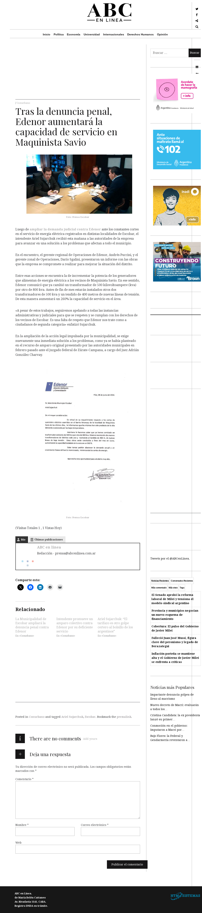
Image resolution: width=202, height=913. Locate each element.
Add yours (90, 738)
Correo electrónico (94, 824)
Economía (73, 34)
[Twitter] (21, 561)
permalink (124, 716)
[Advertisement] (77, 71)
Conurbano (23, 103)
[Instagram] (26, 565)
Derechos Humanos (140, 34)
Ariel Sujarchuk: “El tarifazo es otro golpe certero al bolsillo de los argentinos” (115, 625)
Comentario (24, 779)
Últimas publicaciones (49, 539)
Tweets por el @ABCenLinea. (170, 558)
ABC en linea (49, 547)
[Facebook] (26, 561)
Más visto (173, 587)
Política (59, 34)
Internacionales (113, 34)
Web (18, 842)
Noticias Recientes (160, 581)
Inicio (46, 34)
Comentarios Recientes (182, 581)
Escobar (90, 716)
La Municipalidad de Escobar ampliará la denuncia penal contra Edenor (32, 625)
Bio (23, 539)
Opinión (162, 34)
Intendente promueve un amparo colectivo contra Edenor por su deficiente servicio (74, 625)
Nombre (22, 824)
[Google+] (31, 561)
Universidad (92, 34)
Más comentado (158, 587)
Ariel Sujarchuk (72, 716)
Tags (182, 587)
